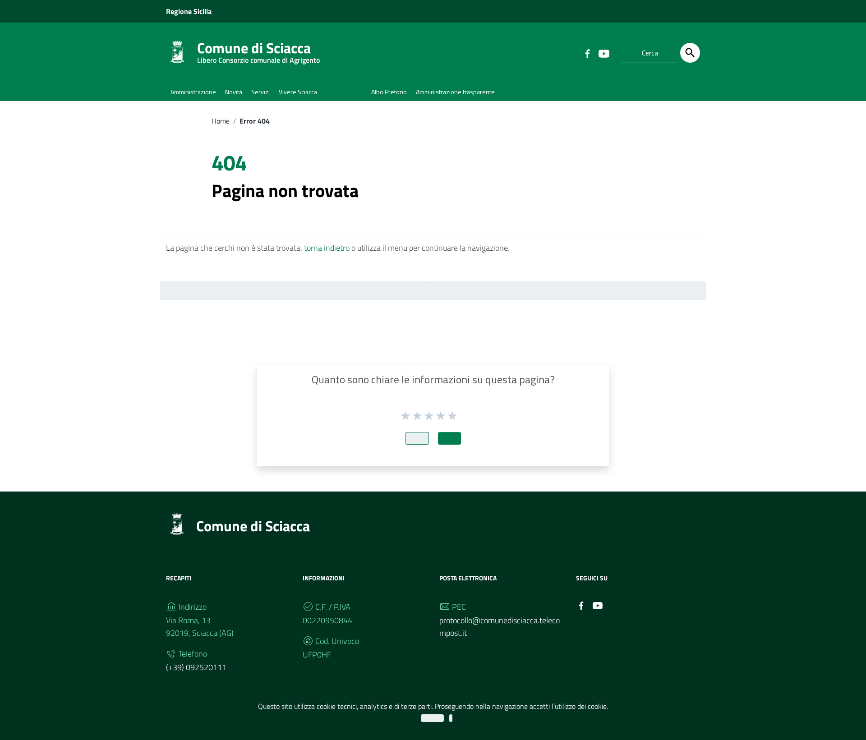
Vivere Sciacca (298, 92)
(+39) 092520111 (196, 667)
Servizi (260, 92)
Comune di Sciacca (258, 50)
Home (221, 120)
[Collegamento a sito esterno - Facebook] (587, 52)
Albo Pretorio (389, 92)
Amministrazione (193, 92)
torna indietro (327, 248)
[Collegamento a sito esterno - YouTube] (603, 52)
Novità (233, 92)
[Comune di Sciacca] (177, 51)
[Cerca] (690, 53)
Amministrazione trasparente (455, 92)
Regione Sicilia (189, 11)
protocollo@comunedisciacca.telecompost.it (499, 626)
